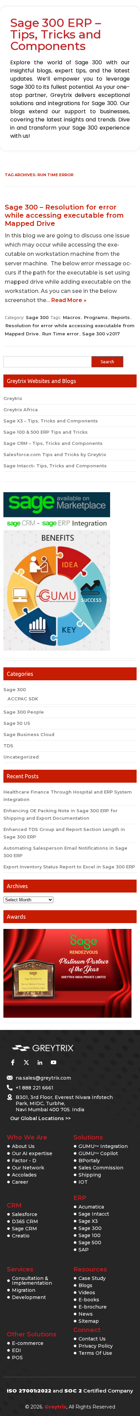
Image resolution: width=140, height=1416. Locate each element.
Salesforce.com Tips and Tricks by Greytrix (54, 454)
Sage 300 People (23, 712)
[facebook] (12, 1062)
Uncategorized (21, 757)
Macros (72, 317)
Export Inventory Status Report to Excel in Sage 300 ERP (69, 866)
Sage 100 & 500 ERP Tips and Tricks (45, 432)
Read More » (69, 300)
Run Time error (60, 333)
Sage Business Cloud (28, 734)
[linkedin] (40, 1062)
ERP (79, 1198)
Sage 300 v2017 (101, 333)
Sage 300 (37, 317)
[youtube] (53, 1062)
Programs (96, 317)
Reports (120, 317)
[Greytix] (59, 1048)
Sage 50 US (16, 723)
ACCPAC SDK (22, 698)
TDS (8, 745)
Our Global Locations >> (40, 1118)
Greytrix (12, 398)
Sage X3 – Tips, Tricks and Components (50, 420)
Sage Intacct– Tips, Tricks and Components (55, 465)
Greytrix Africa (20, 409)
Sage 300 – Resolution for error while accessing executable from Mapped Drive (64, 215)
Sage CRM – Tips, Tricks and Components (53, 443)
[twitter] (26, 1062)
